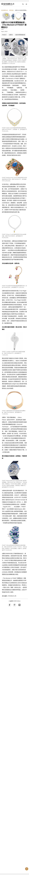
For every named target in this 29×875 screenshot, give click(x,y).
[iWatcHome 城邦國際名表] (7, 4)
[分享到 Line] (19, 605)
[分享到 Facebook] (9, 605)
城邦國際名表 (4, 10)
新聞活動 (11, 10)
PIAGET (4, 34)
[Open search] (23, 4)
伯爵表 (11, 34)
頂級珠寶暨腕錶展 (20, 34)
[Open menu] (26, 4)
